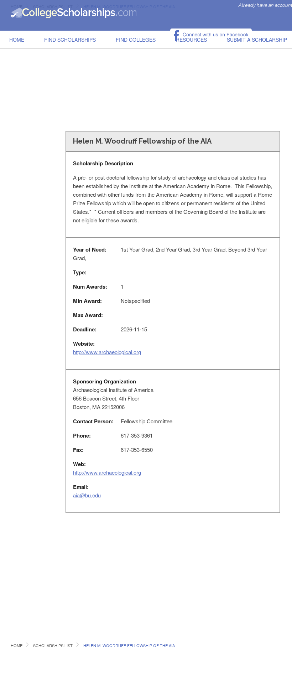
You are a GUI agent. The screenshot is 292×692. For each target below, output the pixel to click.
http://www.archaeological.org (107, 352)
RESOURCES (191, 39)
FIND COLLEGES (136, 39)
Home (16, 39)
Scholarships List (53, 645)
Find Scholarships (70, 39)
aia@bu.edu (87, 495)
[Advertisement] (146, 73)
